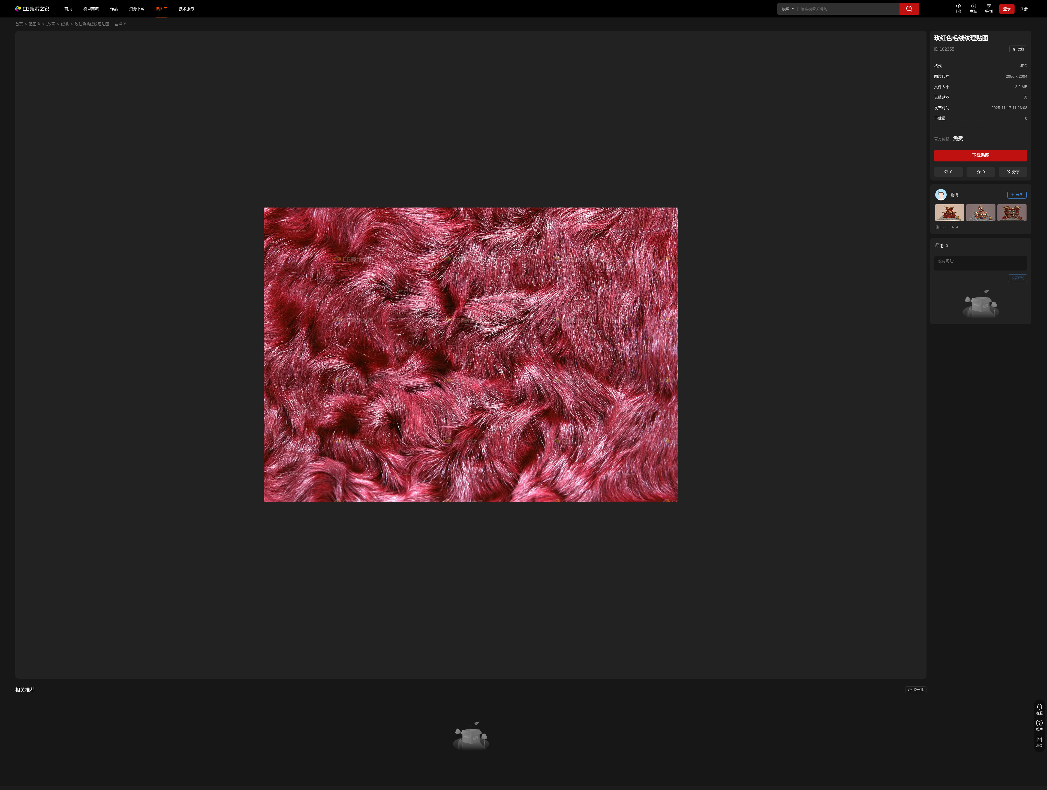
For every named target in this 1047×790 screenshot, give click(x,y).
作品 (114, 9)
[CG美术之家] (32, 8)
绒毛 (65, 24)
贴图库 (161, 9)
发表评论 (1017, 278)
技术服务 (186, 9)
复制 (1021, 49)
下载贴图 (980, 155)
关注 (1019, 195)
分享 (1016, 172)
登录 (1007, 9)
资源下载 (137, 9)
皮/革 (50, 24)
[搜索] (909, 9)
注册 (1024, 9)
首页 (68, 9)
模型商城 (91, 9)
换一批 (918, 690)
